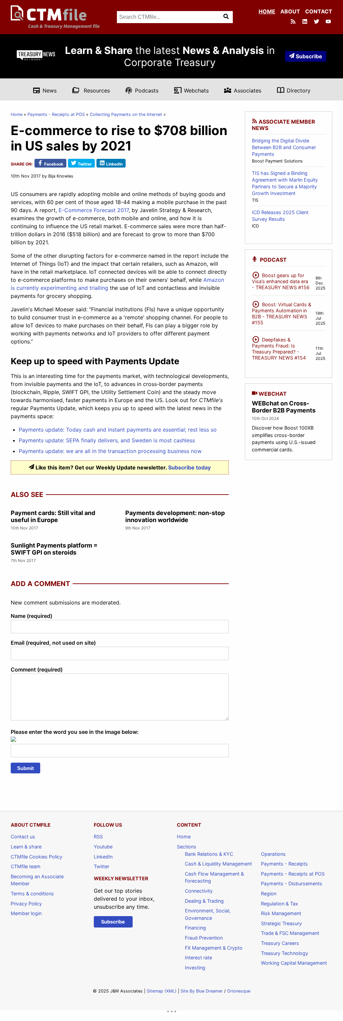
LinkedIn (103, 856)
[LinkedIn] (305, 22)
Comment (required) (37, 669)
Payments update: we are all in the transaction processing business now (110, 451)
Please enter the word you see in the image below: (75, 731)
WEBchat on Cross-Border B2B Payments (284, 407)
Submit (25, 768)
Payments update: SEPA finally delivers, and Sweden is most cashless (107, 440)
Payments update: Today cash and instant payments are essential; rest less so (118, 429)
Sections (186, 846)
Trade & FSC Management (290, 933)
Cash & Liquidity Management (218, 864)
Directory (294, 90)
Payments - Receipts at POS (56, 114)
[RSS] (293, 22)
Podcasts (141, 90)
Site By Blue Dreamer (202, 991)
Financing (195, 928)
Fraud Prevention (204, 938)
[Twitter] (317, 22)
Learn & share (26, 846)
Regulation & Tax (279, 903)
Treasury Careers (280, 943)
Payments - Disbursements (291, 883)
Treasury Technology (284, 953)
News (44, 90)
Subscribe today (189, 467)
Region (268, 893)
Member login (26, 913)
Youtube (103, 846)
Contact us (23, 836)
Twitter (101, 866)
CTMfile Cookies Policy (36, 856)
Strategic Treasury (281, 923)
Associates (242, 90)
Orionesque (238, 991)
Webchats (191, 90)
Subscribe (309, 56)
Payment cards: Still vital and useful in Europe (53, 516)
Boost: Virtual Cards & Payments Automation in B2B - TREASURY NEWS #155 (281, 312)
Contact (318, 11)
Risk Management (281, 913)
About (290, 11)
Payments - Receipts (284, 864)
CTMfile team (26, 866)
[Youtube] (329, 22)
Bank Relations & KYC (209, 854)
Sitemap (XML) (162, 991)
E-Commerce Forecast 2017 (94, 210)
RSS (98, 836)
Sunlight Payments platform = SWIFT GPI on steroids (54, 549)
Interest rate (198, 957)
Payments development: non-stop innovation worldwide (175, 516)
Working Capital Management (294, 963)
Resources (91, 90)
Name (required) (31, 616)
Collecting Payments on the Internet (126, 114)
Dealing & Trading (204, 901)
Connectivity (199, 891)
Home (267, 11)
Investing (195, 967)
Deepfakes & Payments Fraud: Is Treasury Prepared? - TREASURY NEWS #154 (279, 348)
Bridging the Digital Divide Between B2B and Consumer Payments (284, 147)
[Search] (227, 17)
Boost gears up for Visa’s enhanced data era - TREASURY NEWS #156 (281, 280)
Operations (273, 854)
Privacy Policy (26, 903)
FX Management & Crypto (214, 948)
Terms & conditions (32, 893)
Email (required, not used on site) (53, 642)
